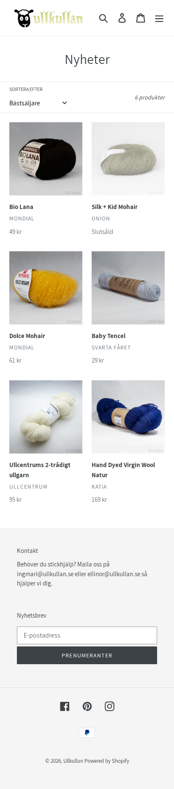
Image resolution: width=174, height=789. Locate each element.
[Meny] (159, 17)
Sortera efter (26, 89)
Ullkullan (73, 760)
